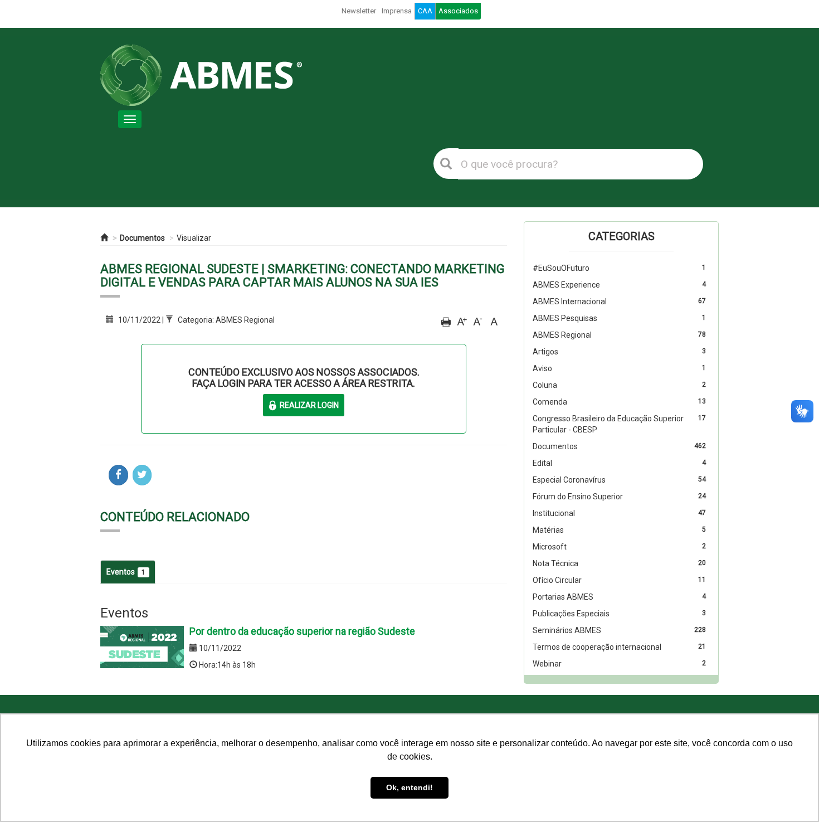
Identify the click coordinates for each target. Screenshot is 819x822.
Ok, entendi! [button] (409, 787)
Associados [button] (458, 11)
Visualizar (194, 238)
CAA (425, 11)
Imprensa (397, 11)
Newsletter (359, 11)
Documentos (142, 238)
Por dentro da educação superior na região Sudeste (302, 631)
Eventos (125, 571)
